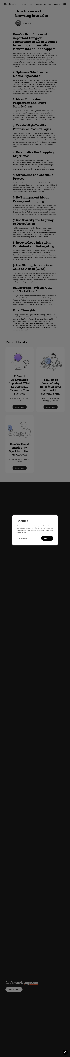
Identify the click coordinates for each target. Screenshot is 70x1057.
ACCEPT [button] (47, 538)
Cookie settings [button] (22, 538)
